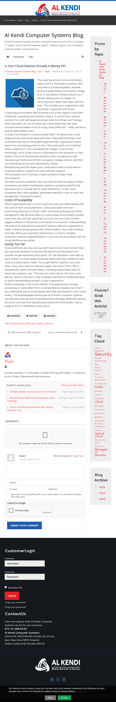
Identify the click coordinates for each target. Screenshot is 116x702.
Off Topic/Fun (105, 225)
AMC (96, 364)
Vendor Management (99, 349)
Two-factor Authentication (100, 378)
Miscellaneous (105, 264)
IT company (99, 384)
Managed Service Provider (101, 359)
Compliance (99, 409)
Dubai (99, 386)
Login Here (78, 455)
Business (105, 121)
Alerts (105, 210)
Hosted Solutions (36, 323)
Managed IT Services (101, 452)
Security (105, 87)
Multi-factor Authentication (100, 425)
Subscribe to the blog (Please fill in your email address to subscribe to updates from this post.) (46, 495)
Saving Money (18, 323)
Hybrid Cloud (99, 434)
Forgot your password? (15, 607)
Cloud (39, 71)
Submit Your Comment (24, 525)
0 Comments (13, 74)
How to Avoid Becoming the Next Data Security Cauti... (67, 332)
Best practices (105, 104)
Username (9, 558)
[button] (83, 57)
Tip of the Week (105, 163)
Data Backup (99, 398)
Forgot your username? (15, 602)
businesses (98, 391)
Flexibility (98, 430)
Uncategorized (105, 245)
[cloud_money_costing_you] (20, 93)
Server (97, 374)
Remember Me (15, 587)
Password (9, 571)
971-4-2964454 (16, 628)
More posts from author (72, 385)
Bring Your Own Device (100, 441)
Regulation (99, 417)
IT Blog (105, 182)
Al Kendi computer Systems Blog (20, 71)
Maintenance (99, 406)
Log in (12, 595)
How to (105, 145)
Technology (105, 196)
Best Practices (100, 413)
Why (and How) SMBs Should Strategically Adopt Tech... (28, 332)
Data (105, 384)
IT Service (98, 395)
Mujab (47, 71)
